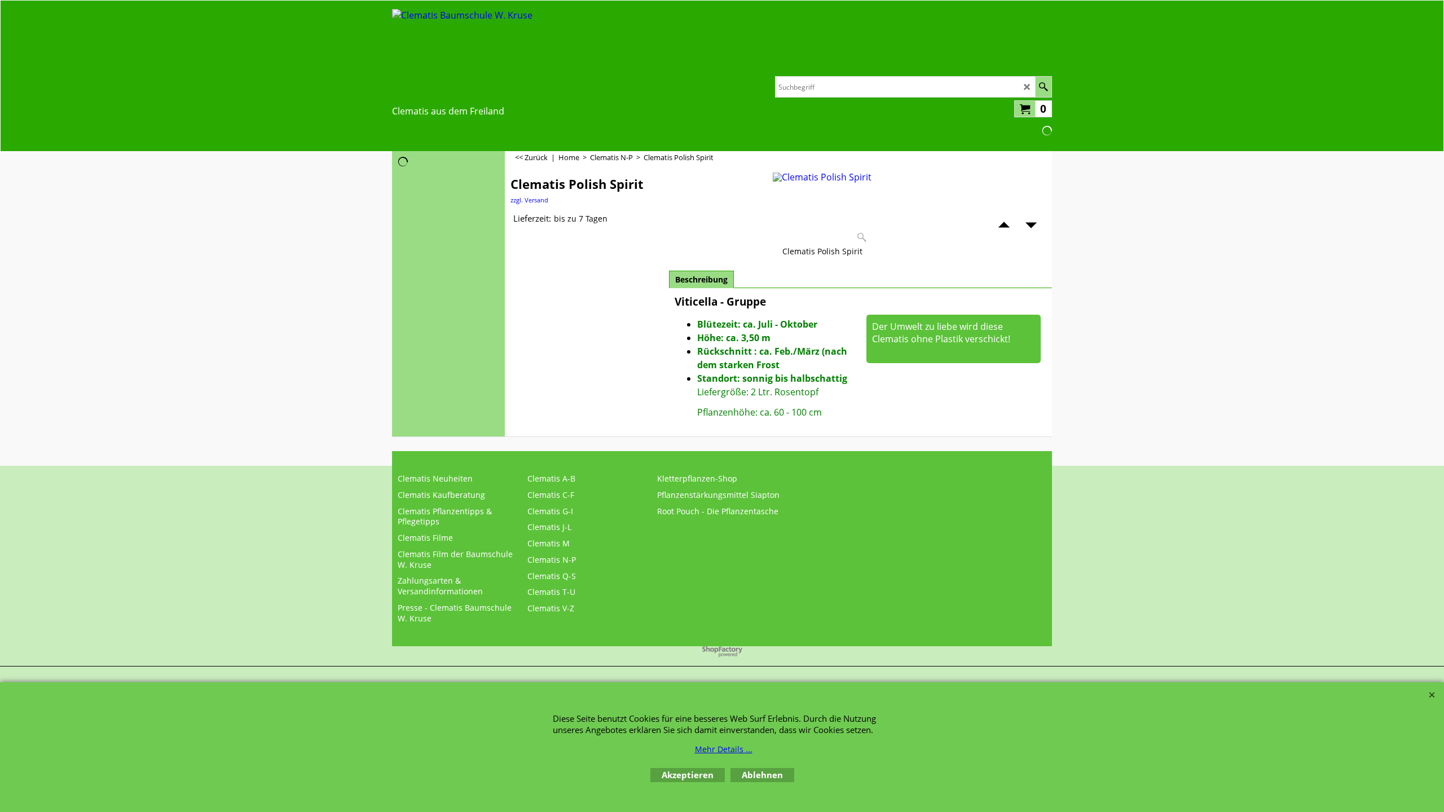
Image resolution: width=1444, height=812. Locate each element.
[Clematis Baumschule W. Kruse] (462, 54)
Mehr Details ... (723, 749)
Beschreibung (701, 279)
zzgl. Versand (529, 200)
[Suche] (1043, 87)
